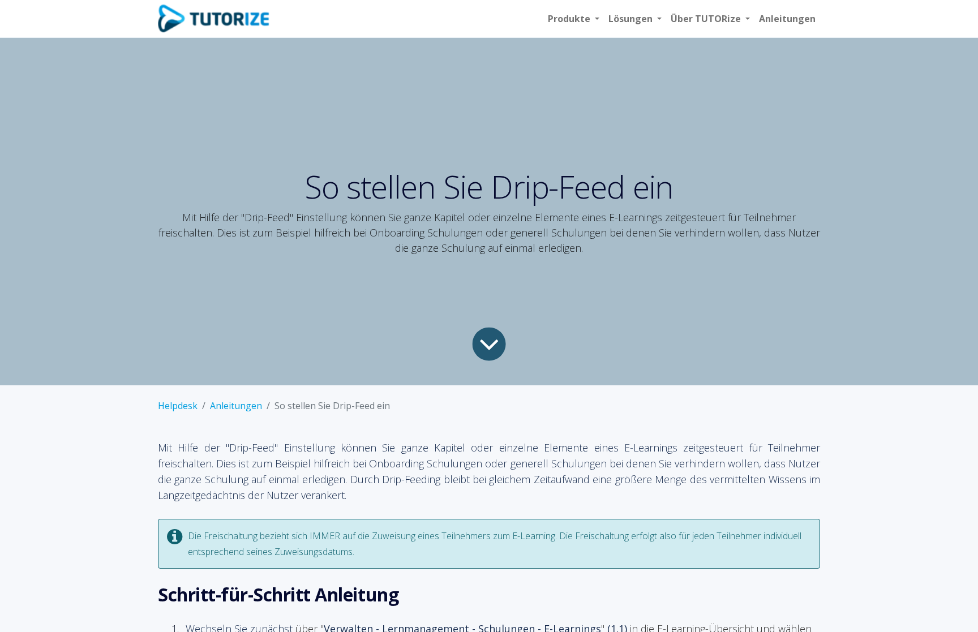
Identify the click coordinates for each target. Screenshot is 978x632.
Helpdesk (178, 405)
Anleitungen (236, 405)
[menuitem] (787, 18)
